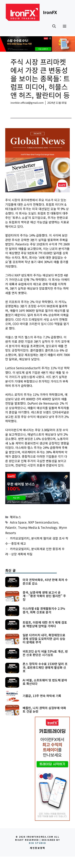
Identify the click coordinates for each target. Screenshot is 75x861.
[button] (54, 26)
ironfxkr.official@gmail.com (27, 102)
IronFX (50, 12)
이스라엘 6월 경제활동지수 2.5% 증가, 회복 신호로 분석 (44, 610)
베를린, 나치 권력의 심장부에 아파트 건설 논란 (44, 709)
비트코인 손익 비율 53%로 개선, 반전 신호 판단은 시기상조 (45, 653)
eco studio (37, 842)
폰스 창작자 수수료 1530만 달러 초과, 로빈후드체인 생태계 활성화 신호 (45, 667)
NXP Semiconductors (43, 522)
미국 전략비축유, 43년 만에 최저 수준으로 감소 (45, 581)
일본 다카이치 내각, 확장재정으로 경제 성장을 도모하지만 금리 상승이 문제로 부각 (44, 638)
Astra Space (18, 522)
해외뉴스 (16, 108)
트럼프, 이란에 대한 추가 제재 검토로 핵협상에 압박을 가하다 (45, 624)
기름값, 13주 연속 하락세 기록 (42, 695)
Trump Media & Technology (37, 527)
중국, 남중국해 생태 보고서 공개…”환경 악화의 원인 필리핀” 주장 (44, 596)
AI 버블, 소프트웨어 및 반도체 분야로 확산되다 (45, 682)
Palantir (10, 527)
